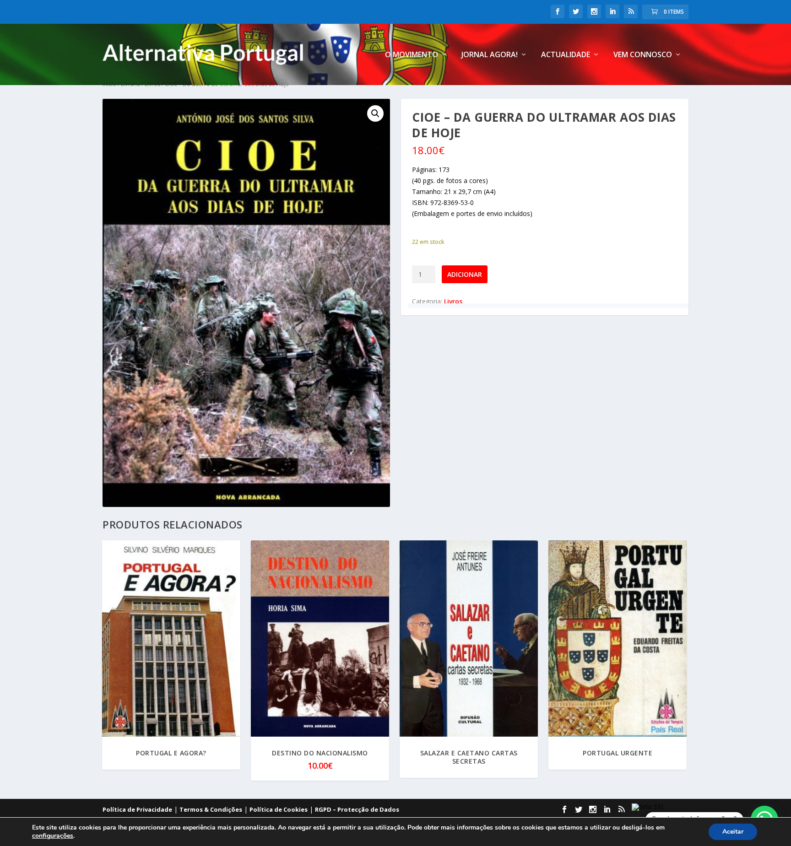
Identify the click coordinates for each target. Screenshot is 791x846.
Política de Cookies (278, 809)
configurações (52, 836)
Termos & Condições (210, 809)
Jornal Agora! (489, 55)
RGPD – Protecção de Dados (357, 809)
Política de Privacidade (137, 809)
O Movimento (411, 55)
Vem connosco (642, 55)
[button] (375, 113)
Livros (453, 301)
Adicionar (464, 274)
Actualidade (565, 55)
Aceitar (732, 831)
